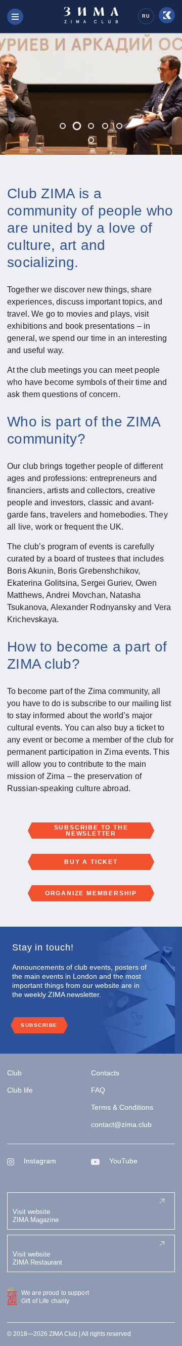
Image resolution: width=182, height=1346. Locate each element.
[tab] (63, 126)
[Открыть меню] (15, 17)
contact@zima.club (121, 1124)
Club (14, 1073)
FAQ (98, 1090)
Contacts (105, 1073)
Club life (20, 1090)
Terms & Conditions (122, 1107)
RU (146, 16)
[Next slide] (162, 94)
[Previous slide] (20, 94)
